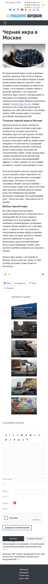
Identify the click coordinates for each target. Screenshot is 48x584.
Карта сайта (24, 578)
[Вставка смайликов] (35, 435)
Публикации (10, 47)
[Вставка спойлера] (27, 439)
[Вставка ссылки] (39, 435)
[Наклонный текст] (9, 435)
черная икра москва (21, 104)
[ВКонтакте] (10, 10)
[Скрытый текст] (14, 439)
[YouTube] (22, 10)
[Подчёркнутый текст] (13, 435)
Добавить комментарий (17, 528)
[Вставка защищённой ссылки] (6, 439)
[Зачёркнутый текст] (17, 435)
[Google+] (26, 10)
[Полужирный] (6, 435)
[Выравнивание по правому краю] (30, 435)
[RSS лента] (30, 10)
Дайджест (20, 47)
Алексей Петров (17, 49)
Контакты (24, 569)
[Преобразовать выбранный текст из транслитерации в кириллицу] (23, 439)
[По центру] (26, 435)
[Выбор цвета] (10, 439)
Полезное (28, 47)
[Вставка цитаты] (19, 439)
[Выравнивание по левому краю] (22, 435)
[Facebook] (18, 10)
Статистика (24, 575)
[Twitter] (14, 10)
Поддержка (24, 572)
